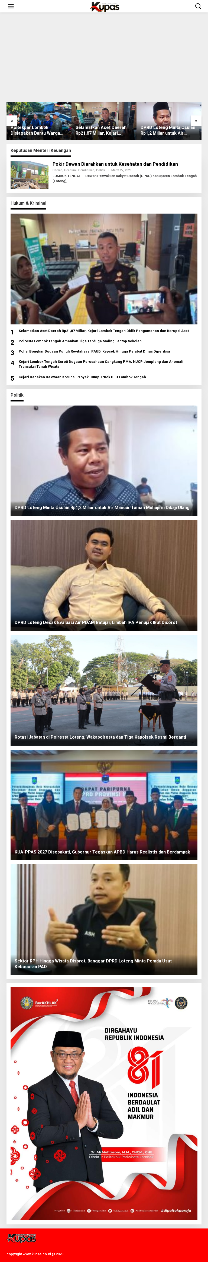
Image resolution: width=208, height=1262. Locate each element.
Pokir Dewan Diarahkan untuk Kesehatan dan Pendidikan (115, 164)
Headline (70, 170)
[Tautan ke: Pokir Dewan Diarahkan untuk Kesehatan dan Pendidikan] (29, 174)
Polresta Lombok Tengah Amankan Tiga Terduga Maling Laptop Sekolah (80, 341)
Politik (100, 170)
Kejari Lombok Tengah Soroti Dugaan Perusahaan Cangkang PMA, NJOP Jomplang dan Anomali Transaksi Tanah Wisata (101, 364)
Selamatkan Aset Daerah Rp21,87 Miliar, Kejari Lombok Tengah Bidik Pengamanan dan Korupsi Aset (37, 130)
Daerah (58, 170)
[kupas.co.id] (105, 6)
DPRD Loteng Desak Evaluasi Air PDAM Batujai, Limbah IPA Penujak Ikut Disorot (167, 130)
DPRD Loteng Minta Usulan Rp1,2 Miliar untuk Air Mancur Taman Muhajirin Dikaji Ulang (103, 130)
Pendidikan (86, 170)
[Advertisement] (104, 57)
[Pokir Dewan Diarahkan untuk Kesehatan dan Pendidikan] (69, 181)
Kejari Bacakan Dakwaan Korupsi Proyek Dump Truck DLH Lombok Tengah (82, 377)
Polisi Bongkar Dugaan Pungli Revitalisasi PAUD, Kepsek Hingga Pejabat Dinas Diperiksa (94, 351)
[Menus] (10, 6)
